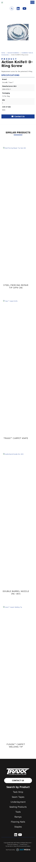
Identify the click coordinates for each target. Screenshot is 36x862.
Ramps (18, 816)
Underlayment (18, 801)
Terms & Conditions (12, 844)
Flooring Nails (18, 821)
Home (3, 52)
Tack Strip (18, 792)
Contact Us (18, 780)
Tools (18, 811)
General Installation (13, 52)
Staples (18, 826)
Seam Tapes (18, 797)
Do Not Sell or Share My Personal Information (18, 846)
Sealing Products (18, 806)
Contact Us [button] (19, 116)
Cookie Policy (23, 844)
